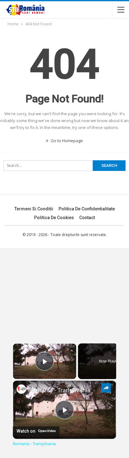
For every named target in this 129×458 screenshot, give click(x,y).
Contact (87, 217)
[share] (106, 387)
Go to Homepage (66, 140)
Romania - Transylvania (59, 390)
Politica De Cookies (54, 217)
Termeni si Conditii (33, 208)
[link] (21, 389)
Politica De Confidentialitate (87, 208)
